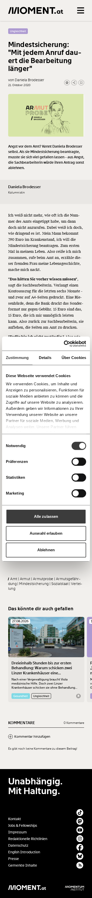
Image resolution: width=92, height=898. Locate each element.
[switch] (79, 462)
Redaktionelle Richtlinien (27, 839)
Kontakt (14, 819)
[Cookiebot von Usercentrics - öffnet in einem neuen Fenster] (65, 343)
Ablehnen (46, 550)
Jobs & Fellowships (22, 825)
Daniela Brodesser (24, 186)
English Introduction (24, 852)
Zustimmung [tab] (17, 357)
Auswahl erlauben (46, 533)
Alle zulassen (46, 516)
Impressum (17, 832)
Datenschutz (18, 845)
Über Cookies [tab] (74, 357)
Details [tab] (45, 357)
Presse (13, 859)
